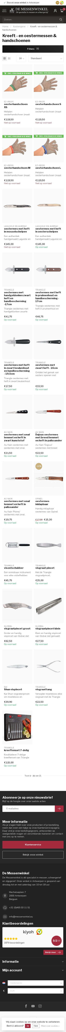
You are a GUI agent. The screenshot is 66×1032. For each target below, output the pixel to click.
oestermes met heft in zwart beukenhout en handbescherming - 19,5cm (17, 369)
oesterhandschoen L (48, 167)
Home (5, 26)
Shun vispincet (13, 689)
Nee (36, 1025)
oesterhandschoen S (48, 104)
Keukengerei (19, 26)
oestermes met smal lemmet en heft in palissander (17, 504)
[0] (62, 10)
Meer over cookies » (50, 1025)
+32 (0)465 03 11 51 (19, 907)
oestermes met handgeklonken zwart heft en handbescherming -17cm (17, 298)
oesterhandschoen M (17, 167)
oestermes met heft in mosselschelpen (17, 230)
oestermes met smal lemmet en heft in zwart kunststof (17, 437)
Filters (31, 48)
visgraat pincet (44, 568)
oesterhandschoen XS (16, 106)
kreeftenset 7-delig (16, 750)
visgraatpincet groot (17, 628)
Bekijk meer (50, 952)
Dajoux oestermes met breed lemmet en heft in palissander (48, 437)
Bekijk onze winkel (33, 854)
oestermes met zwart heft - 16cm (46, 366)
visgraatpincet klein (47, 628)
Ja (28, 1025)
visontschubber (14, 568)
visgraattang (43, 689)
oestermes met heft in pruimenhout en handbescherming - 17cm (48, 297)
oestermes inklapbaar (42, 503)
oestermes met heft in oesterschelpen (48, 230)
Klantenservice (33, 844)
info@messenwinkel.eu (21, 916)
